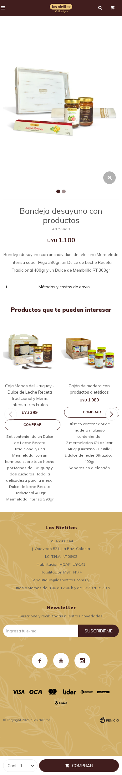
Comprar (82, 765)
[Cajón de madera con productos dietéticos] (89, 351)
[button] (111, 414)
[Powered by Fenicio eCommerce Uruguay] (109, 720)
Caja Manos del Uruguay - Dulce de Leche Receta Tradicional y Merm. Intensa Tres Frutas (29, 395)
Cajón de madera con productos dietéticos (89, 389)
